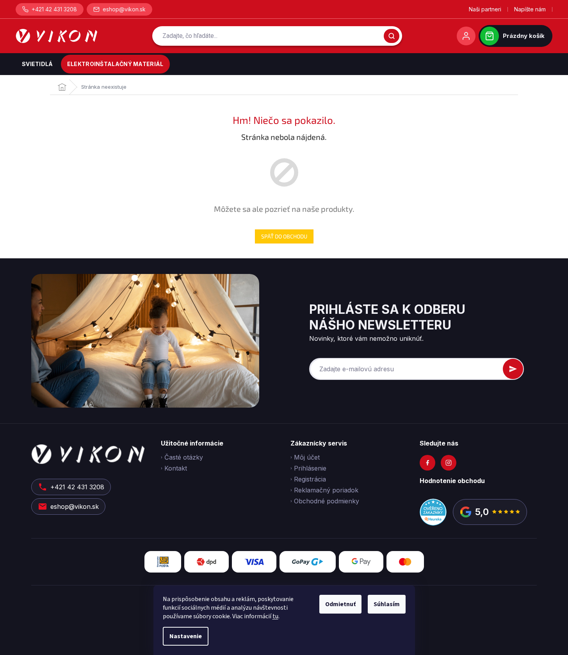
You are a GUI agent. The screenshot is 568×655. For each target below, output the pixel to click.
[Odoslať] (513, 369)
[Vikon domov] (56, 36)
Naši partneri (485, 9)
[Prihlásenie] (466, 36)
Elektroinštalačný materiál (115, 64)
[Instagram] (448, 463)
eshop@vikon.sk (124, 9)
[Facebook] (427, 463)
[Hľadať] (391, 36)
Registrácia (310, 479)
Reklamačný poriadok (326, 490)
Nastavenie (185, 636)
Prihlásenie (310, 468)
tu (275, 616)
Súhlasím (387, 604)
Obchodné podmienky (326, 501)
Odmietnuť (340, 604)
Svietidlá (37, 64)
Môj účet (307, 457)
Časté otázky (183, 457)
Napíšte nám (530, 9)
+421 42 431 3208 (54, 9)
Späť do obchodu (284, 236)
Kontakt (175, 468)
